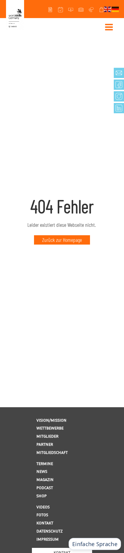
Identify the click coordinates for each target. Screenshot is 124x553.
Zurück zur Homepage (62, 239)
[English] (108, 8)
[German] (115, 8)
